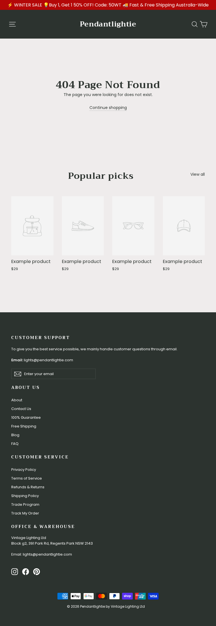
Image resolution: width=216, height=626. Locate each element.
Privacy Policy (23, 469)
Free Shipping (23, 426)
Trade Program (25, 504)
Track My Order (25, 513)
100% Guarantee (26, 417)
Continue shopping (108, 107)
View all (197, 174)
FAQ (15, 443)
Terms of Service (26, 478)
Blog (15, 435)
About (16, 400)
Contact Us (21, 408)
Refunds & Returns (27, 487)
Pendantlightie (108, 24)
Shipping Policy (25, 495)
